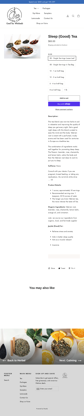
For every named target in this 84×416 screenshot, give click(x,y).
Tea (35, 8)
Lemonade (35, 18)
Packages (46, 8)
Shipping (50, 45)
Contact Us (48, 18)
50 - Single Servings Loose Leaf (62, 58)
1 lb (65, 90)
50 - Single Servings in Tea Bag (62, 64)
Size (50, 54)
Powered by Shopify (42, 409)
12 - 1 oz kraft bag (57, 71)
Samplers (47, 13)
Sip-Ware (36, 13)
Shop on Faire (42, 23)
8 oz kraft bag (55, 90)
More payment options (64, 109)
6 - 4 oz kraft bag (56, 83)
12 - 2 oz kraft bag (57, 77)
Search (6, 380)
